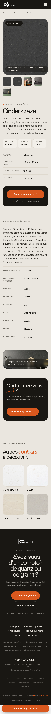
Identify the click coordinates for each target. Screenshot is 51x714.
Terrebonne (38, 683)
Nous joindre (31, 635)
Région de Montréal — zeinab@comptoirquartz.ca (25, 642)
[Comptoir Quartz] (10, 4)
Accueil (6, 13)
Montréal (11, 683)
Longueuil (28, 679)
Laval (9, 679)
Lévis (18, 679)
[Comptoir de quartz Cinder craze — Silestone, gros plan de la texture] (17, 81)
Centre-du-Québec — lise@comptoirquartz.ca (25, 650)
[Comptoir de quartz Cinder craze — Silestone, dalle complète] (7, 81)
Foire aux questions (34, 631)
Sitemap (38, 700)
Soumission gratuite (24, 194)
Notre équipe (14, 631)
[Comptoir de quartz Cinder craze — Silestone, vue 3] (38, 81)
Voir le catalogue (25, 605)
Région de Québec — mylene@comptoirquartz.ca (25, 646)
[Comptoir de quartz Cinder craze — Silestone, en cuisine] (7, 91)
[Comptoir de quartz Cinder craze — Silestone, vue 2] (27, 81)
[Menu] (45, 4)
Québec (40, 679)
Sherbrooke (24, 683)
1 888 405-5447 (25, 660)
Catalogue (17, 13)
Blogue (17, 635)
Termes (28, 700)
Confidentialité (16, 700)
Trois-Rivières (25, 687)
